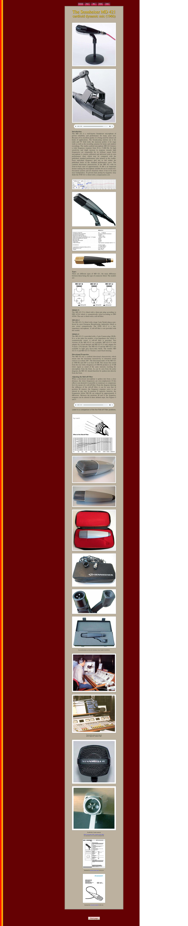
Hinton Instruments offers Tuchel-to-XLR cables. (94, 834)
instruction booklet (94, 905)
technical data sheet (94, 870)
